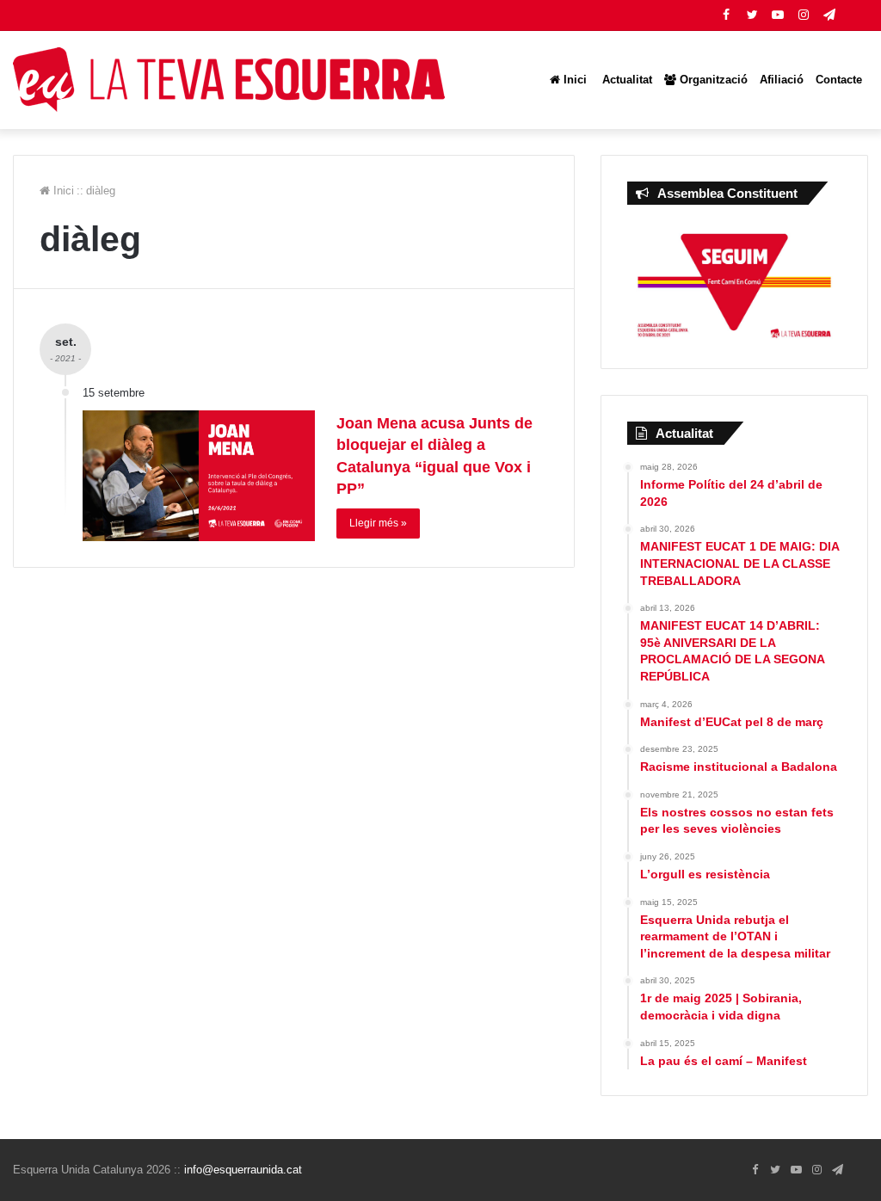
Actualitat (625, 79)
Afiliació (782, 79)
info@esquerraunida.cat (243, 1169)
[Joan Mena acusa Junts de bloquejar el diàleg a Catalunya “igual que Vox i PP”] (199, 475)
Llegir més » (378, 523)
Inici (573, 79)
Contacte (839, 79)
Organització (712, 79)
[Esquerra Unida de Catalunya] (229, 79)
